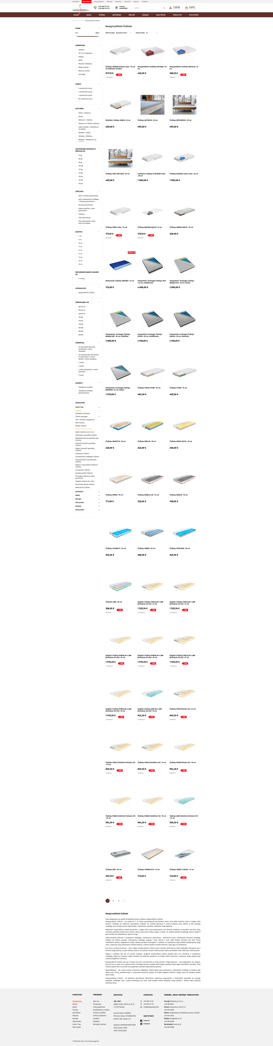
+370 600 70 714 (104, 8)
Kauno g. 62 (172, 1024)
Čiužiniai (78, 411)
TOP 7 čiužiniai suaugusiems (85, 420)
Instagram (147, 1023)
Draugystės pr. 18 (173, 1018)
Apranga (78, 499)
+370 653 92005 (169, 1010)
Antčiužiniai (79, 492)
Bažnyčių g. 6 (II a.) (173, 1001)
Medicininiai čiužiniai (82, 487)
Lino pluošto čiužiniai (82, 470)
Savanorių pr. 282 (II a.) (175, 1007)
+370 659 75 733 (103, 6)
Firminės (123, 7)
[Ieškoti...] (164, 8)
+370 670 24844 (169, 1016)
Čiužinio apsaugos (81, 417)
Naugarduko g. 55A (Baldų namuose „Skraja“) (182, 1013)
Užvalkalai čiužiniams (82, 413)
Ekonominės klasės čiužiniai (84, 484)
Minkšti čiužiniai (80, 426)
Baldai (77, 495)
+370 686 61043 (169, 1004)
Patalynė (78, 506)
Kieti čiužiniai (80, 423)
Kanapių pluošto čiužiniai (84, 473)
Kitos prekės (79, 502)
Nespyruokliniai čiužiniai (83, 429)
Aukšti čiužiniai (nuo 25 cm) (84, 432)
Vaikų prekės (79, 510)
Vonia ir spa (79, 407)
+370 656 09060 (169, 1027)
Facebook (147, 1020)
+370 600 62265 (169, 1021)
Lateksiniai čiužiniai (82, 453)
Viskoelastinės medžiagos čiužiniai (87, 457)
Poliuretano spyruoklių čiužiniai (86, 435)
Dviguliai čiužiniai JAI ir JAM (84, 481)
